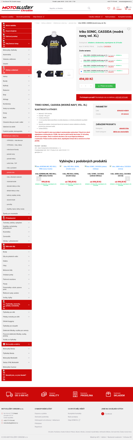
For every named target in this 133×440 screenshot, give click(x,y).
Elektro (5, 261)
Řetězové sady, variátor (11, 293)
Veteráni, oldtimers (9, 59)
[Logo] (17, 8)
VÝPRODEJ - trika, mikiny (14, 145)
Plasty (5, 284)
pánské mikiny (11, 159)
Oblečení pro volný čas (10, 136)
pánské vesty (11, 154)
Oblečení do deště (9, 127)
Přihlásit (119, 9)
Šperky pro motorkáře (10, 213)
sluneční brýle (11, 200)
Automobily (7, 54)
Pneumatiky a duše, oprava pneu (12, 288)
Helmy (5, 76)
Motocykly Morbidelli (10, 358)
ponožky (9, 204)
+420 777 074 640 (112, 1)
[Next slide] (127, 178)
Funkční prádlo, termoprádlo (12, 131)
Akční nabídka (11, 25)
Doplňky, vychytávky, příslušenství (10, 227)
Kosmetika (6, 232)
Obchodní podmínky (23, 17)
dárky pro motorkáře (121, 132)
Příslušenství (10, 218)
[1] (89, 8)
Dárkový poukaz (12, 36)
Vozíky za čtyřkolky (9, 339)
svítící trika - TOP (12, 163)
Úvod (37, 23)
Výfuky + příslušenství (10, 241)
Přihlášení (38, 423)
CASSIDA (107, 46)
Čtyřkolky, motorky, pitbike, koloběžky (13, 305)
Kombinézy (7, 104)
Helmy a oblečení (12, 70)
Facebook (108, 414)
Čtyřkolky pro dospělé (10, 326)
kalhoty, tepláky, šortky (14, 195)
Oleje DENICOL (73, 420)
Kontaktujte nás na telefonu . (104, 97)
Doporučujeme (11, 31)
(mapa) (15, 413)
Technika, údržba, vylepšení (12, 223)
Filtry (4, 265)
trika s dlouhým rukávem (14, 177)
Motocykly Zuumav (9, 367)
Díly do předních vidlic (10, 256)
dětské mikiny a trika (13, 191)
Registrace (38, 427)
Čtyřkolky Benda (8, 353)
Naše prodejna (110, 17)
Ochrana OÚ (127, 437)
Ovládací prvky (8, 275)
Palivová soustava (9, 279)
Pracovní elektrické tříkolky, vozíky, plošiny (14, 335)
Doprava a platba (7, 17)
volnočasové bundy (13, 149)
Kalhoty (5, 85)
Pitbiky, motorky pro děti (11, 317)
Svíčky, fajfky (7, 297)
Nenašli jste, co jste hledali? (16, 375)
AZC (98, 437)
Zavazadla (6, 236)
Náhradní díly (10, 246)
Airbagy (5, 99)
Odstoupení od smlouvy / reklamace (47, 420)
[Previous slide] (38, 178)
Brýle (4, 117)
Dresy (5, 113)
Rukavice (6, 90)
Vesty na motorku (9, 108)
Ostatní (5, 64)
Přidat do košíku (106, 86)
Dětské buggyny (8, 321)
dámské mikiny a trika (13, 186)
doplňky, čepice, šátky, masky (15, 209)
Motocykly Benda (9, 349)
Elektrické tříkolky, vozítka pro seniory (15, 330)
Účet (118, 7)
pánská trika (10, 172)
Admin (103, 437)
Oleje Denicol (37, 17)
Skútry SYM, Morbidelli (11, 362)
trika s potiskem (11, 168)
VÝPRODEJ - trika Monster (15, 140)
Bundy (5, 81)
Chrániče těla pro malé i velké (13, 122)
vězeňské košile (11, 181)
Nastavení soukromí (114, 437)
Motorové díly (7, 270)
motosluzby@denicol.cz (125, 1)
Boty (4, 95)
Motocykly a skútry (13, 344)
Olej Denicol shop (12, 44)
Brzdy (5, 252)
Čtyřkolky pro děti (9, 312)
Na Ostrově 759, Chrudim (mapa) (12, 1)
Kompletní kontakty (125, 17)
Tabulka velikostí (94, 17)
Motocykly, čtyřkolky (10, 50)
